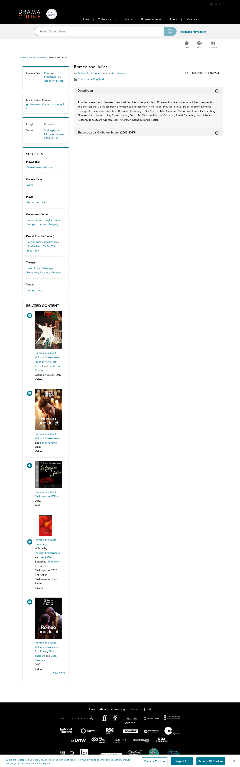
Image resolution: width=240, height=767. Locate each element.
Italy (40, 290)
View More (58, 672)
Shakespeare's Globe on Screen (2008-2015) (54, 134)
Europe (31, 290)
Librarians (191, 19)
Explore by (126, 19)
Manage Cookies (155, 761)
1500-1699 (49, 246)
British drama (34, 220)
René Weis (47, 557)
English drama (53, 220)
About (173, 19)
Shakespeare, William (39, 167)
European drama (36, 224)
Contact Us (135, 709)
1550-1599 (33, 250)
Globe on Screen (117, 73)
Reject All (182, 761)
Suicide (44, 272)
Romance (32, 272)
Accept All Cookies (210, 761)
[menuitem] (45, 80)
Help (149, 709)
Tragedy (53, 224)
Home (85, 19)
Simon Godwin (48, 442)
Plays (47, 73)
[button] (199, 45)
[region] (120, 761)
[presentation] (48, 330)
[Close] (234, 761)
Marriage (47, 268)
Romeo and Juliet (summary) (45, 542)
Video (32, 57)
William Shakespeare (47, 357)
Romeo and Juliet (37, 202)
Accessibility (118, 709)
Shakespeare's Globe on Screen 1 (54, 80)
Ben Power (41, 651)
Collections (104, 19)
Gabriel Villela (43, 361)
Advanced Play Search (193, 31)
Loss (29, 268)
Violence (56, 272)
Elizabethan (33, 246)
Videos (41, 57)
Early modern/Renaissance (42, 241)
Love (37, 268)
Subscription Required (90, 79)
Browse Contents (151, 19)
